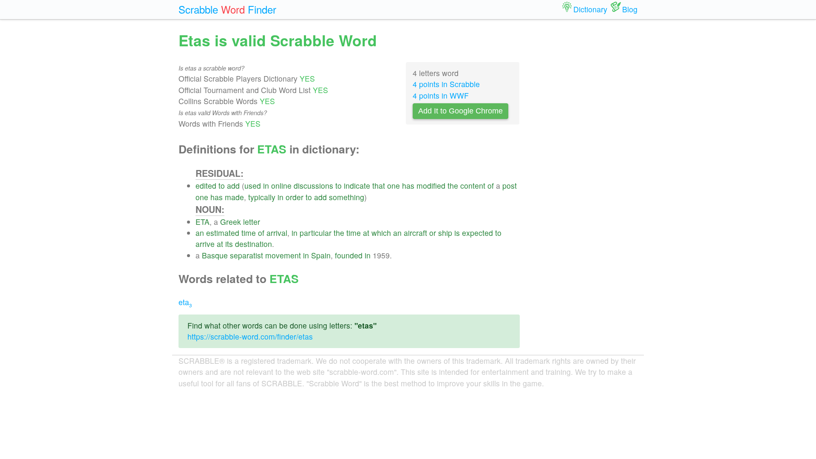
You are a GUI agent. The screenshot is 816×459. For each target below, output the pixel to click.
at (366, 232)
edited (206, 185)
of (490, 185)
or (432, 232)
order (294, 197)
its (229, 243)
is (457, 232)
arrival (276, 232)
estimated (222, 232)
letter (251, 221)
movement (283, 255)
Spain (321, 255)
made (234, 197)
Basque (215, 255)
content (472, 185)
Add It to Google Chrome (460, 111)
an (200, 232)
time (248, 232)
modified (430, 185)
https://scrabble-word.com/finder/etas (250, 336)
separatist (246, 255)
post (509, 185)
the (453, 185)
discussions (313, 185)
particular (316, 232)
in (266, 185)
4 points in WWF (441, 95)
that (378, 185)
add (233, 185)
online (281, 185)
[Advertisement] (585, 157)
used (252, 185)
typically (261, 197)
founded (349, 255)
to (221, 185)
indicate (357, 185)
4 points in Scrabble (446, 84)
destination (253, 243)
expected (477, 232)
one (393, 185)
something (346, 197)
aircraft (415, 232)
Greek (230, 221)
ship (445, 232)
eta (185, 302)
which (381, 232)
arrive (205, 243)
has (408, 185)
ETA (203, 221)
